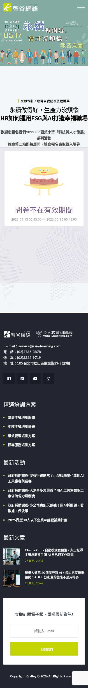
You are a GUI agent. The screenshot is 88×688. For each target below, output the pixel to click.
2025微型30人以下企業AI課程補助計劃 (37, 520)
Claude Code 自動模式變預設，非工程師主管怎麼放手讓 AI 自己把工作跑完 (54, 552)
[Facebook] (9, 378)
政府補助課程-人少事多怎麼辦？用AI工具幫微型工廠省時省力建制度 (46, 493)
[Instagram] (48, 378)
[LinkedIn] (22, 378)
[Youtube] (35, 378)
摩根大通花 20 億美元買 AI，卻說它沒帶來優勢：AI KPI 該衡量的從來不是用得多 (54, 575)
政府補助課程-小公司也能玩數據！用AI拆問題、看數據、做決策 (46, 508)
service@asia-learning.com (39, 346)
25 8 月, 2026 (34, 583)
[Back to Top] (78, 681)
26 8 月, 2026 (34, 561)
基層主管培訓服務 (21, 417)
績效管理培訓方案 (21, 436)
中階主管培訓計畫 (21, 426)
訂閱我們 (47, 649)
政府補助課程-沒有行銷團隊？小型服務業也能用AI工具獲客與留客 (46, 478)
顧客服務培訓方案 (21, 445)
